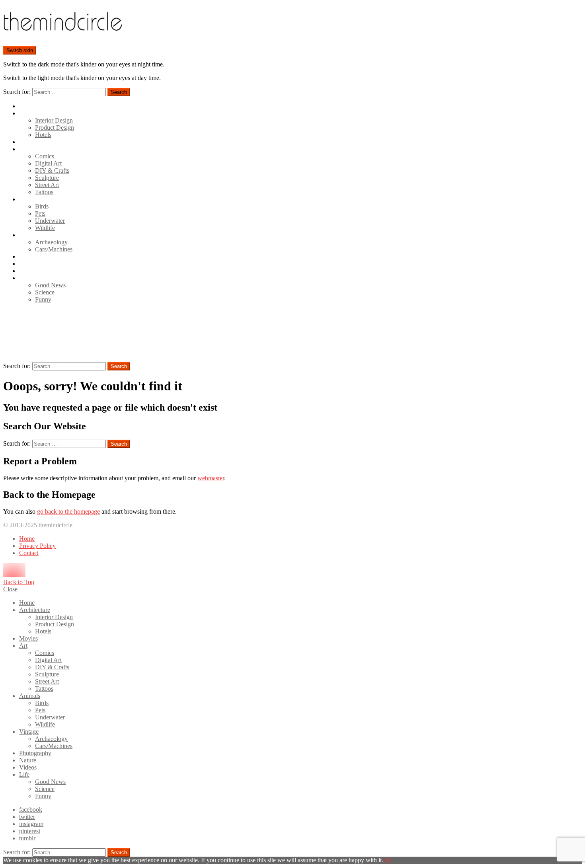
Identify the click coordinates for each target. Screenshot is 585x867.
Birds (42, 206)
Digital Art (48, 163)
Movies (28, 141)
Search (119, 92)
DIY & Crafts (52, 170)
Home (27, 106)
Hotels (43, 134)
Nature (27, 263)
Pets (40, 213)
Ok (387, 860)
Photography (35, 256)
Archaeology (51, 242)
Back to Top (18, 582)
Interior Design (54, 120)
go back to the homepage (68, 511)
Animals (29, 199)
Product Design (54, 127)
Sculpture (47, 177)
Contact (29, 552)
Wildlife (45, 227)
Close (10, 589)
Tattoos (44, 192)
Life (24, 278)
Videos (28, 270)
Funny (43, 299)
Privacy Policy (37, 545)
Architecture (34, 113)
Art (23, 149)
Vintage (29, 235)
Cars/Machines (53, 249)
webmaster (210, 478)
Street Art (47, 184)
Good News (50, 285)
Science (45, 292)
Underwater (50, 220)
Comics (44, 156)
